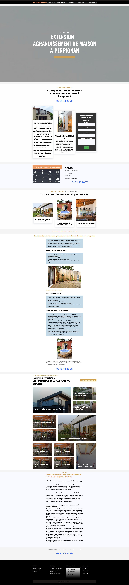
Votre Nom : (86, 122)
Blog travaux (69, 576)
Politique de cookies (86, 570)
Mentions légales (85, 568)
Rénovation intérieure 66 (91, 2)
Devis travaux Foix (70, 574)
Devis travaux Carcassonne (72, 572)
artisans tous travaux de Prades (70, 314)
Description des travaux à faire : (86, 138)
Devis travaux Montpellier (71, 571)
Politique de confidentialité (87, 571)
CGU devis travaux (85, 573)
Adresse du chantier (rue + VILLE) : (86, 133)
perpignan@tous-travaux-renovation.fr (71, 178)
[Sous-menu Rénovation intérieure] (54, 2)
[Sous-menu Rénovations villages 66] (96, 2)
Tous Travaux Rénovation (39, 3)
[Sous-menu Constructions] (75, 2)
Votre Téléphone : (86, 127)
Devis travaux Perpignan (71, 569)
